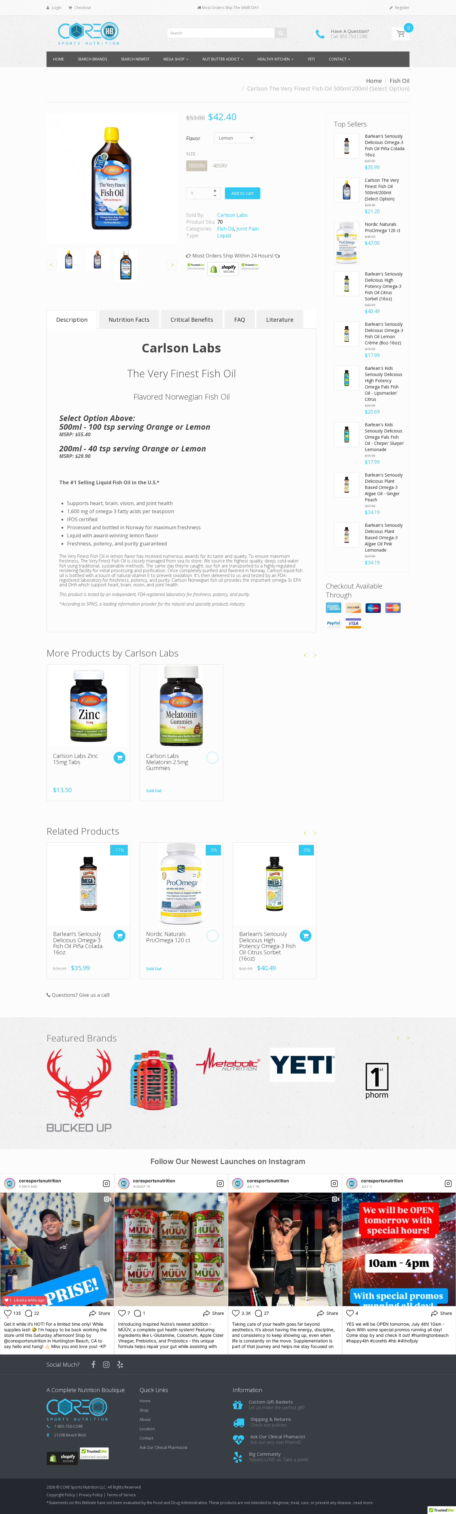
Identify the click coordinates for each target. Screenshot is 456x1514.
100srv (196, 165)
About (145, 1419)
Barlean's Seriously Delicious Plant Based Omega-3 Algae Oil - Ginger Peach (384, 487)
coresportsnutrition (40, 1180)
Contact (146, 1438)
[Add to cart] (119, 758)
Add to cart (242, 193)
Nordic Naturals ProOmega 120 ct (168, 937)
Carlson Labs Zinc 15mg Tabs (75, 759)
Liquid (224, 235)
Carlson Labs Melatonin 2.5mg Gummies (167, 762)
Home (374, 80)
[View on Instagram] (106, 1183)
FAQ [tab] (239, 319)
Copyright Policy (61, 1495)
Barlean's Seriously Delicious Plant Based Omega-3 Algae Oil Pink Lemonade (384, 537)
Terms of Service (121, 1495)
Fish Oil (399, 80)
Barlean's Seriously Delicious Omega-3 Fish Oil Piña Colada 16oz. (77, 943)
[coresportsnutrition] (9, 1183)
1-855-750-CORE (68, 1426)
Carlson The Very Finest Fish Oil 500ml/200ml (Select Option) (382, 189)
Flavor (193, 138)
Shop (144, 1410)
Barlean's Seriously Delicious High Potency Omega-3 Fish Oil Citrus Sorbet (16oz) (267, 946)
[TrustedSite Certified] (196, 266)
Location (147, 1429)
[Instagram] (106, 1364)
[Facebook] (93, 1364)
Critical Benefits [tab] (192, 319)
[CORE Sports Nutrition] (88, 31)
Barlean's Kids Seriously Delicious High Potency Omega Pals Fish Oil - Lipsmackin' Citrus (383, 383)
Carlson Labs (232, 215)
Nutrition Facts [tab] (129, 319)
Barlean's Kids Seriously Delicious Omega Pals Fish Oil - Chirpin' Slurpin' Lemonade (384, 437)
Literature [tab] (279, 319)
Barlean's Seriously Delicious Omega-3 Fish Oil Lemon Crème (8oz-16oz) (384, 333)
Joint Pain (247, 228)
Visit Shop (79, 1090)
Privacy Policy (91, 1495)
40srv (220, 165)
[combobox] (227, 33)
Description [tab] (71, 319)
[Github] (120, 1364)
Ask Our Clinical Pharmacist (163, 1447)
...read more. (362, 1502)
